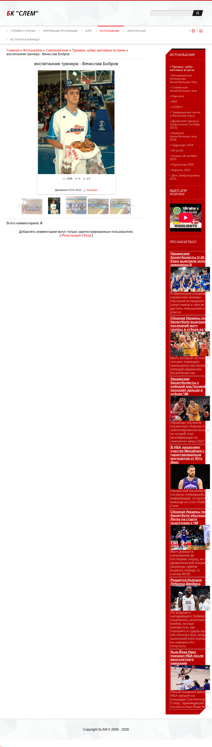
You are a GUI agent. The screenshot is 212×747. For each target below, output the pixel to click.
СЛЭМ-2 (177, 107)
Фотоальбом (32, 50)
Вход (87, 235)
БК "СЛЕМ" (22, 13)
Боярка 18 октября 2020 (183, 157)
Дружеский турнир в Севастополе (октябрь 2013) (185, 124)
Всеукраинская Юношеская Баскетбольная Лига (183, 79)
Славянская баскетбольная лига (183, 89)
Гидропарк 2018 (182, 145)
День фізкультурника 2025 (185, 177)
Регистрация (71, 235)
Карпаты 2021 (181, 170)
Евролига (178, 96)
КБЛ (174, 101)
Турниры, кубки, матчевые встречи (98, 50)
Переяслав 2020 (183, 164)
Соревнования (57, 50)
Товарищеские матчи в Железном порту (185, 114)
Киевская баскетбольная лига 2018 (183, 136)
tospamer (92, 190)
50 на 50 (177, 150)
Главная (13, 50)
